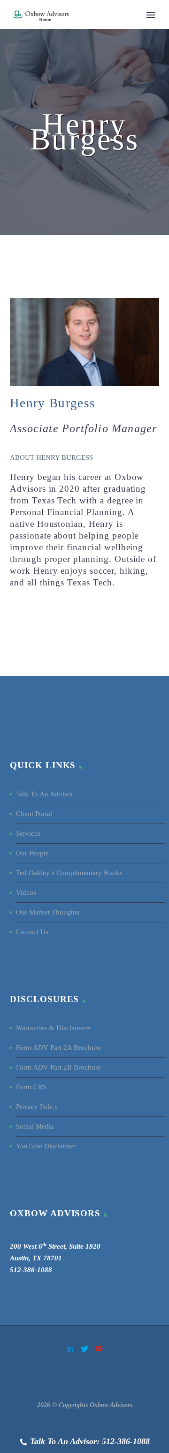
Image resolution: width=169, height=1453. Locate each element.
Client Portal (34, 813)
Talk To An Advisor (44, 794)
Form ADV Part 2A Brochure (58, 1047)
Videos (26, 892)
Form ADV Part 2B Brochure (58, 1067)
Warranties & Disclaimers (53, 1028)
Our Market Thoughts (47, 912)
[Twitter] (84, 1348)
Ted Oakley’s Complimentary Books (69, 872)
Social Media (36, 1126)
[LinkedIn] (70, 1348)
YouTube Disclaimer (46, 1146)
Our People (32, 853)
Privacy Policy (37, 1106)
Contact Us (32, 932)
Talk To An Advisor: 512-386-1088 (90, 1441)
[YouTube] (98, 1348)
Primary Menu (150, 15)
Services (28, 833)
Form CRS (31, 1087)
